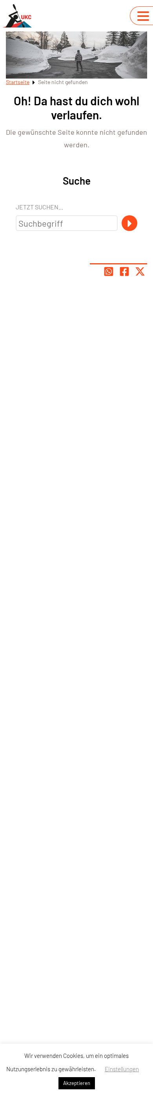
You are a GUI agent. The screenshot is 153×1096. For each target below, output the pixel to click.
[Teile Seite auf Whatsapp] (109, 271)
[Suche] (129, 223)
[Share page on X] (140, 271)
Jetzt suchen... (39, 207)
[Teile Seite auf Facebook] (124, 271)
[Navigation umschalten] (143, 16)
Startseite (17, 82)
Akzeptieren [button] (76, 1083)
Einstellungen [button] (122, 1068)
